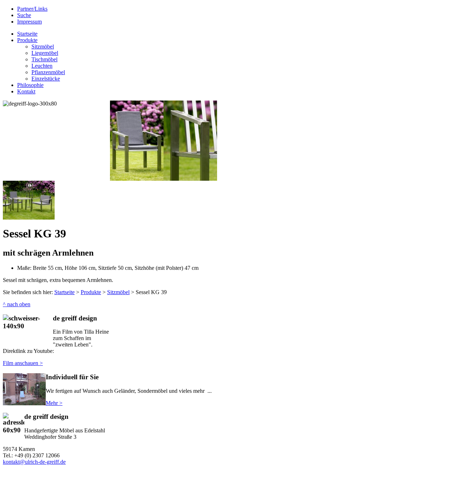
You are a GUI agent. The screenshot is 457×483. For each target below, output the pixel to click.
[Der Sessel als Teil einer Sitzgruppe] (29, 218)
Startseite (64, 292)
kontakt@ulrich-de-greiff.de (34, 462)
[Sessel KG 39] (163, 179)
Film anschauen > (23, 363)
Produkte (91, 292)
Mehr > (54, 403)
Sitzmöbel (118, 292)
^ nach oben (16, 304)
